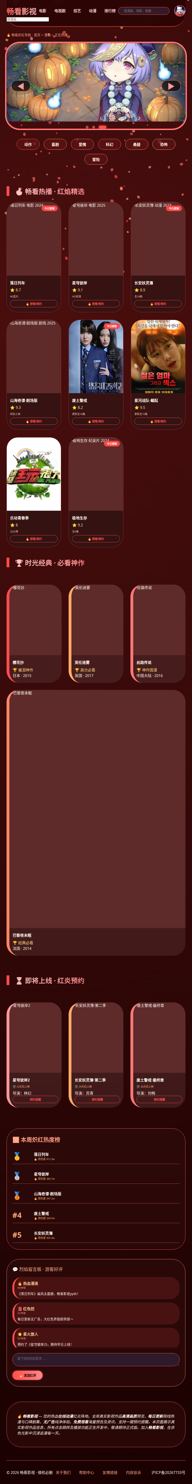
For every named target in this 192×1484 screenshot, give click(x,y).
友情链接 (110, 1472)
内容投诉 (133, 1472)
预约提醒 (35, 1099)
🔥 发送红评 (27, 1375)
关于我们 (63, 1472)
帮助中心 (86, 1472)
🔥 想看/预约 (34, 304)
